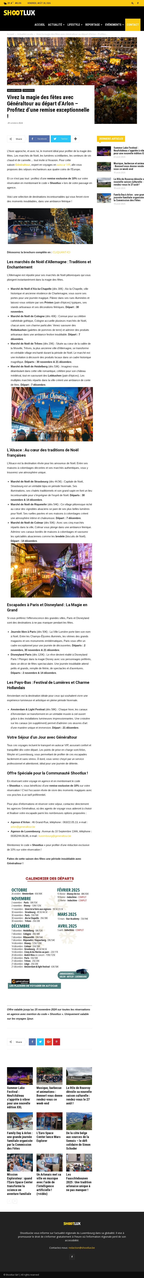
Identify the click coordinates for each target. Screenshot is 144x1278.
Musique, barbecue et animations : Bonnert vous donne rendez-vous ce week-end (49, 1095)
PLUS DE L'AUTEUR (49, 1059)
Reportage (92, 24)
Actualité (55, 24)
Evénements (113, 24)
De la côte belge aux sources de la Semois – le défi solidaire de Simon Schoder (78, 1140)
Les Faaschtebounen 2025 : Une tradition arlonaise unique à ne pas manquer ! (78, 1182)
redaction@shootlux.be (82, 1247)
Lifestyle (73, 24)
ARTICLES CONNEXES (21, 1059)
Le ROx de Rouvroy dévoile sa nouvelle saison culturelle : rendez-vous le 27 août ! (79, 1095)
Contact (133, 24)
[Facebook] (137, 3)
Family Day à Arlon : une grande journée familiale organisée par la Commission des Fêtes (19, 1140)
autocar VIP (63, 164)
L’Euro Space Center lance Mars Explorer (49, 1137)
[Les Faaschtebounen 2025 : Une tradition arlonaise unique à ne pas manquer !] (79, 1162)
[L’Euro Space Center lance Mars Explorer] (49, 1121)
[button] (132, 3)
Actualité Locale (14, 90)
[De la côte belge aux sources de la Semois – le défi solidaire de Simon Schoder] (79, 1121)
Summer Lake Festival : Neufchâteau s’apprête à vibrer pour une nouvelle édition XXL (18, 1097)
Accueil (40, 24)
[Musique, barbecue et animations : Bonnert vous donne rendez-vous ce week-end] (49, 1076)
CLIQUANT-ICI (62, 252)
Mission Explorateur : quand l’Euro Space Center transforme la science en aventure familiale (20, 1184)
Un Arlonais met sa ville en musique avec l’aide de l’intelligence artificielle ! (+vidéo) (49, 1184)
